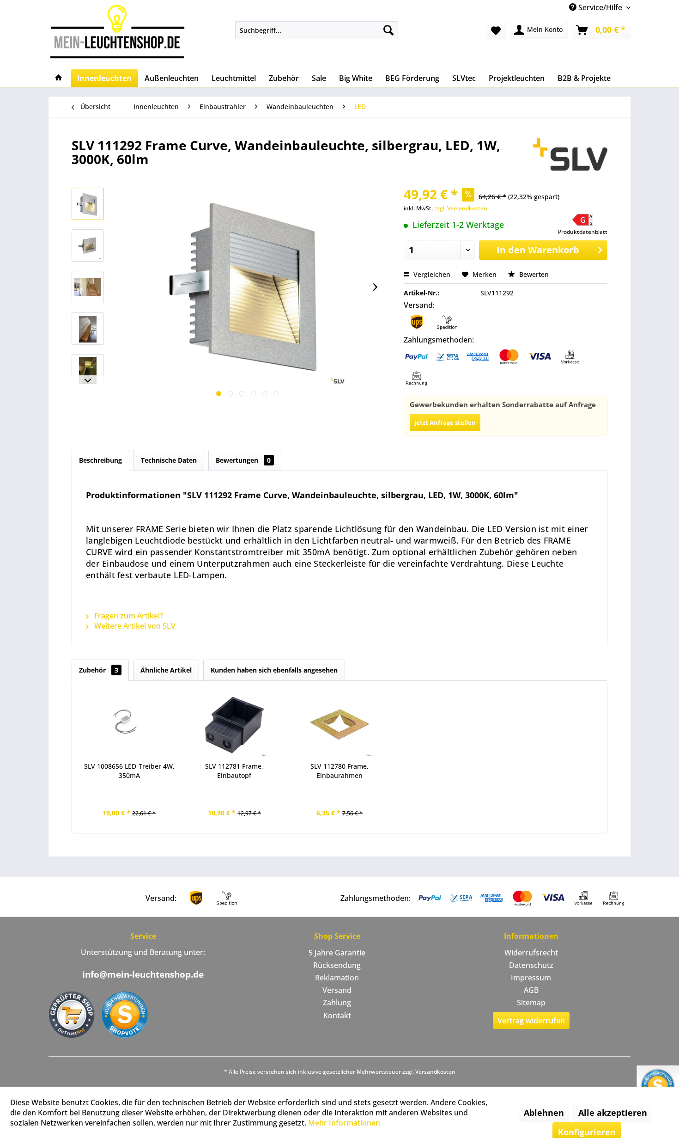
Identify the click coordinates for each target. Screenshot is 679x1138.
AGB (531, 990)
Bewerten (533, 274)
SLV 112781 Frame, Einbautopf (234, 771)
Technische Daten (169, 460)
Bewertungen (243, 460)
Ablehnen (544, 1112)
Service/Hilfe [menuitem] (600, 7)
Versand (337, 990)
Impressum (531, 978)
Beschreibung (100, 460)
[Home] (58, 78)
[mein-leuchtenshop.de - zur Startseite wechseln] (120, 31)
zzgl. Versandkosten (460, 208)
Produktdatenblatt (582, 232)
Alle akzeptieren (612, 1112)
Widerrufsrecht (531, 953)
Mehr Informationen (344, 1123)
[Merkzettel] (496, 30)
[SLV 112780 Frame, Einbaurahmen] (339, 724)
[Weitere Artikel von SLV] (570, 154)
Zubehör (98, 670)
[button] (582, 225)
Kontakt (337, 1015)
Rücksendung (337, 965)
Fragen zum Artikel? (127, 616)
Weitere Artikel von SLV (134, 626)
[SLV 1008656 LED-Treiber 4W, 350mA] (129, 724)
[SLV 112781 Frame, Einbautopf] (234, 724)
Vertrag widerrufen (531, 1021)
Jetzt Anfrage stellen (445, 422)
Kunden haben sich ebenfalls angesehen (274, 670)
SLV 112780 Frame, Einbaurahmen (339, 771)
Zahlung (337, 1002)
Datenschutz (531, 965)
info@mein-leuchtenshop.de (143, 974)
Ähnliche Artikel (166, 670)
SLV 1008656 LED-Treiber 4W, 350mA (129, 771)
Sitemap (531, 1002)
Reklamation (337, 978)
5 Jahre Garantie (337, 953)
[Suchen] (388, 30)
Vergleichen (431, 274)
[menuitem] (316, 30)
